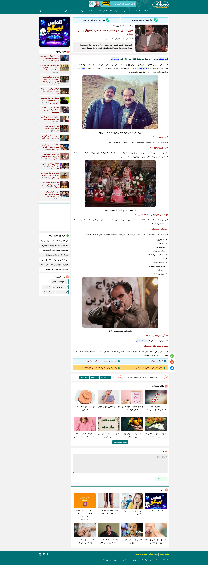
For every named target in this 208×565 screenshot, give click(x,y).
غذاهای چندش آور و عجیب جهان (132, 541)
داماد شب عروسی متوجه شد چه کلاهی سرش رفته (101, 361)
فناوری (65, 11)
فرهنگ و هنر (132, 11)
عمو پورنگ (115, 59)
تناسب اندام (107, 11)
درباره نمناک (153, 554)
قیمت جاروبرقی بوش (60, 286)
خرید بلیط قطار (49, 292)
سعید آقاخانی (142, 68)
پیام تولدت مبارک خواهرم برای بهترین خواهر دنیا (132, 408)
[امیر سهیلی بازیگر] (120, 102)
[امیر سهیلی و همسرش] (120, 183)
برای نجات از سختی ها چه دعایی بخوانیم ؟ (55, 245)
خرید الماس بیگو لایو (157, 361)
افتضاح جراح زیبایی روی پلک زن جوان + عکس (155, 541)
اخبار (140, 11)
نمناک (146, 11)
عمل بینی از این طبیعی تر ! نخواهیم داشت (133, 512)
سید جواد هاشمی (142, 340)
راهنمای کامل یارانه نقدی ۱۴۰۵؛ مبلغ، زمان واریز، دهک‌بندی (99, 368)
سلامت (91, 11)
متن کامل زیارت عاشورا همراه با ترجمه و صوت (54, 241)
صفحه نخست (164, 554)
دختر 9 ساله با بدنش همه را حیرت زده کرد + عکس (108, 512)
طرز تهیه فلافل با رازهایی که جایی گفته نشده (156, 435)
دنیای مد (98, 11)
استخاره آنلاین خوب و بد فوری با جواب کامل (149, 368)
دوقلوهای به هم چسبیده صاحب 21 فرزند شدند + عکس (84, 435)
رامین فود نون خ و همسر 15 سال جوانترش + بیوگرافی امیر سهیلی (105, 32)
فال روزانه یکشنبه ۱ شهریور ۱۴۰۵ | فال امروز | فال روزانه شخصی (85, 513)
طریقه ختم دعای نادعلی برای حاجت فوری (108, 435)
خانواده (116, 11)
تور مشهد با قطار (62, 292)
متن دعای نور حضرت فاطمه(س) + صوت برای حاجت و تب (156, 409)
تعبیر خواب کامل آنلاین (60, 281)
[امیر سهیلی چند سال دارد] (120, 302)
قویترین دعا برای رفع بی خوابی (108, 406)
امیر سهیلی (163, 59)
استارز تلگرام (47, 286)
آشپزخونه (83, 11)
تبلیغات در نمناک (141, 554)
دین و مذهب (74, 11)
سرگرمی (123, 11)
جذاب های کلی (105, 377)
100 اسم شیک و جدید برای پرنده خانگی (132, 435)
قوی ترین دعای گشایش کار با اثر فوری (84, 408)
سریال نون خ (95, 377)
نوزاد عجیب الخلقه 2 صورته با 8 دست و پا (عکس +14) (108, 541)
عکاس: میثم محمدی (153, 377)
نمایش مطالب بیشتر (120, 442)
